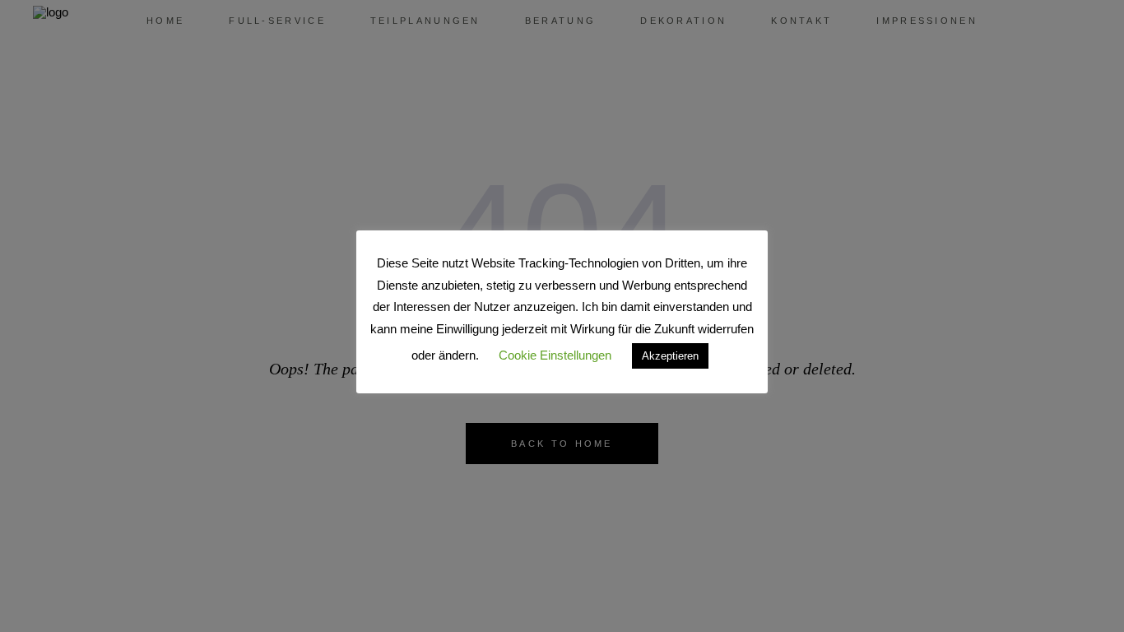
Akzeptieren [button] (670, 356)
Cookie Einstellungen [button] (555, 355)
